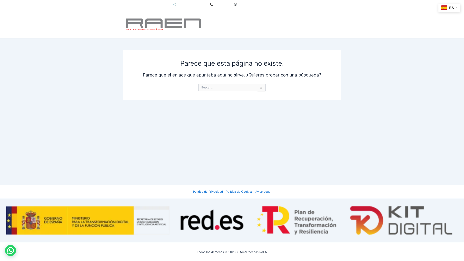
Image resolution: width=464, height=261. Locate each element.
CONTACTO (222, 30)
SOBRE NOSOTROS (303, 16)
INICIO (218, 16)
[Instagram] (267, 4)
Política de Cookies (239, 191)
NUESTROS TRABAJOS (266, 16)
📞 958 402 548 (220, 4)
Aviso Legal (263, 191)
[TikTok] (274, 4)
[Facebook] (260, 4)
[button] (10, 250)
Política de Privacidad (208, 191)
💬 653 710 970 (244, 4)
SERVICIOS (237, 16)
